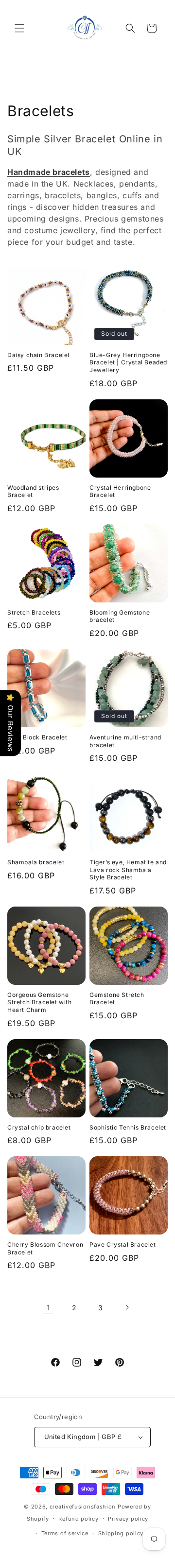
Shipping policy (121, 1533)
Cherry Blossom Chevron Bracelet (45, 1248)
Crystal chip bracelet (39, 1127)
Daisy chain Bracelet (38, 355)
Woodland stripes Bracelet (33, 491)
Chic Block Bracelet (37, 737)
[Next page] (127, 1307)
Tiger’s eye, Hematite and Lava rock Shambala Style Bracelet (128, 869)
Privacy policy (128, 1518)
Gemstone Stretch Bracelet (116, 998)
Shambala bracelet (35, 862)
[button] (19, 28)
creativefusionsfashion (83, 1506)
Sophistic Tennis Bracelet (127, 1127)
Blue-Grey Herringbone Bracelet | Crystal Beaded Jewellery (128, 362)
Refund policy (78, 1518)
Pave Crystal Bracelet (122, 1244)
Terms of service (64, 1533)
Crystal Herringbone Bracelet (120, 491)
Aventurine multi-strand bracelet (125, 741)
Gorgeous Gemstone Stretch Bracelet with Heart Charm (39, 1002)
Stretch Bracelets (33, 612)
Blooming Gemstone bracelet (119, 616)
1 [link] (48, 1307)
